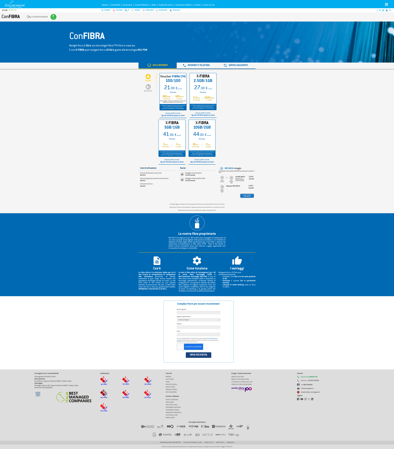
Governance (127, 5)
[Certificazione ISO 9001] (104, 382)
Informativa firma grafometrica (170, 442)
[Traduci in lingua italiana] (3, 10)
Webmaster (230, 442)
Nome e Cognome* (181, 309)
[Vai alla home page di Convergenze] (17, 4)
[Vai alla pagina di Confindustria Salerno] (38, 393)
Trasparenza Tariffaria (183, 5)
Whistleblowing (171, 392)
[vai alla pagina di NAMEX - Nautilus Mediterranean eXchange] (149, 428)
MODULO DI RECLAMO (237, 377)
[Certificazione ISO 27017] (148, 395)
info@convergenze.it (307, 388)
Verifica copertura (172, 400)
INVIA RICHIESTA (198, 355)
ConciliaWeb (170, 402)
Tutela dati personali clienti (192, 442)
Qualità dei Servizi (166, 5)
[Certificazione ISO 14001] (126, 382)
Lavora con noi (208, 5)
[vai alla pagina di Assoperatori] (178, 436)
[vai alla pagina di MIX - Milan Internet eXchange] (171, 428)
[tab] (158, 66)
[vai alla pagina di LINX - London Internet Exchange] (206, 428)
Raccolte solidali (171, 384)
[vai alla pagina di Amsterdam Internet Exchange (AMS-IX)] (162, 428)
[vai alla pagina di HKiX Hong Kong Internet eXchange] (241, 428)
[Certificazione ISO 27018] (104, 409)
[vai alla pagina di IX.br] (199, 436)
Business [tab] (148, 88)
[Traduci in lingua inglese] (6, 10)
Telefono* (179, 324)
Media (154, 5)
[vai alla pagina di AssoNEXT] (155, 436)
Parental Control (171, 389)
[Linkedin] (312, 399)
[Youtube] (302, 399)
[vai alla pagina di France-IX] (189, 436)
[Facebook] (299, 399)
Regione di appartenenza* (184, 316)
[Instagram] (306, 399)
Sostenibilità (115, 5)
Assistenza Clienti (172, 415)
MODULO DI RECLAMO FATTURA (240, 379)
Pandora (168, 377)
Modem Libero (170, 418)
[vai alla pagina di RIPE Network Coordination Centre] (249, 428)
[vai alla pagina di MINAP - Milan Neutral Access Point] (195, 428)
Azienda (105, 5)
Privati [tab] (148, 78)
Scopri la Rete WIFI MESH (247, 195)
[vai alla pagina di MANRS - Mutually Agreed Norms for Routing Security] (166, 436)
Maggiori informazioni (226, 446)
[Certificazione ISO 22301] (126, 395)
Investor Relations (142, 5)
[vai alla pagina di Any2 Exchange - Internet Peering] (220, 428)
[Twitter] (309, 399)
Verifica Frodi (170, 387)
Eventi (168, 382)
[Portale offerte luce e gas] (241, 389)
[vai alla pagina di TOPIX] (235, 436)
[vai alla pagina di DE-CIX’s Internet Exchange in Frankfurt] (232, 428)
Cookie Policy (220, 442)
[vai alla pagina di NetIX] (209, 436)
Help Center (170, 379)
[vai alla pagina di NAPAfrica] (222, 436)
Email (178, 331)
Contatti (197, 5)
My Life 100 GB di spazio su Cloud (173, 115)
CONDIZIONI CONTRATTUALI (173, 412)
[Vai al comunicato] (73, 395)
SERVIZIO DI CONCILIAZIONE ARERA (241, 384)
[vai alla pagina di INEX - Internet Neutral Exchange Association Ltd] (182, 428)
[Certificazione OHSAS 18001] (148, 382)
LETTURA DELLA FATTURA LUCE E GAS (242, 382)
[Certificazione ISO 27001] (104, 395)
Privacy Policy (209, 442)
